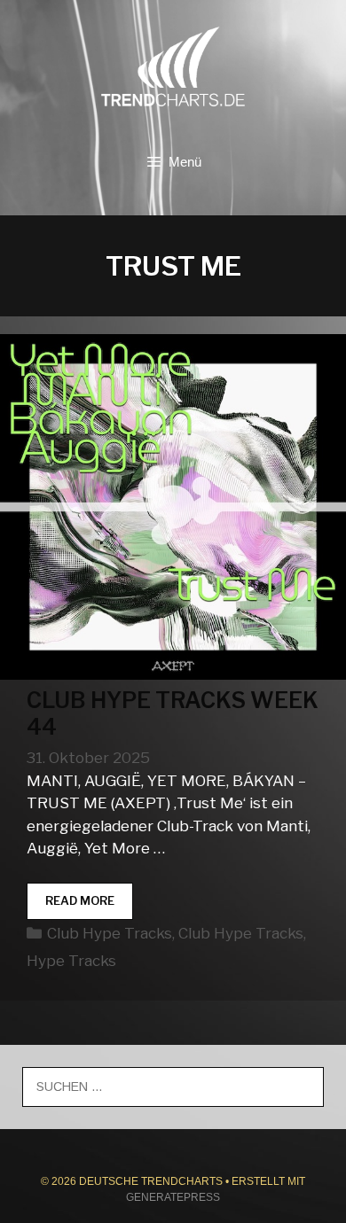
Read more (89, 906)
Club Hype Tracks (109, 933)
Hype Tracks (71, 961)
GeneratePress (173, 1197)
